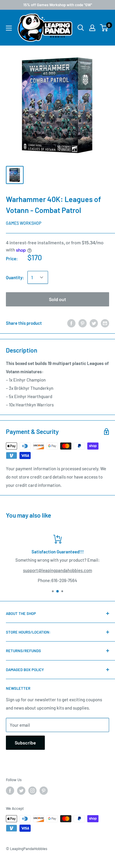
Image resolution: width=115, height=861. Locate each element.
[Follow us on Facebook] (10, 790)
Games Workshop (23, 223)
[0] (104, 27)
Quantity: (15, 277)
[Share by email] (105, 322)
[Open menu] (9, 28)
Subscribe (25, 742)
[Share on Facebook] (71, 322)
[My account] (92, 28)
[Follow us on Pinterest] (44, 790)
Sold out (57, 299)
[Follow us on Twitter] (21, 790)
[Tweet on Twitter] (94, 322)
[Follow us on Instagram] (32, 790)
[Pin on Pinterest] (82, 322)
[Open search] (81, 28)
